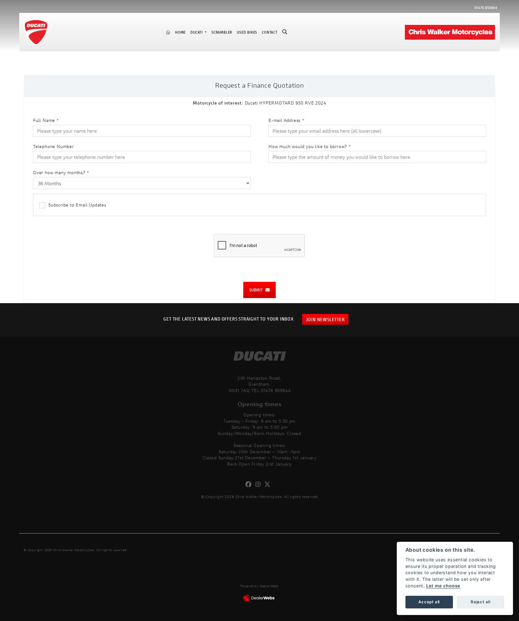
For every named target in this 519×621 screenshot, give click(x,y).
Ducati (197, 32)
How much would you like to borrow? (310, 146)
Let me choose (443, 585)
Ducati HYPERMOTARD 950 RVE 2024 (259, 103)
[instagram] (259, 484)
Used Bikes (247, 32)
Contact (270, 32)
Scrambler (221, 32)
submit (257, 290)
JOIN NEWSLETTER (325, 319)
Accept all (429, 601)
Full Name (46, 120)
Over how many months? (61, 172)
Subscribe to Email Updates (77, 205)
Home (180, 32)
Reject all (480, 601)
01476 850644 (486, 7)
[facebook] (250, 484)
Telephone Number (53, 146)
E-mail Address (287, 120)
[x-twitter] (269, 484)
